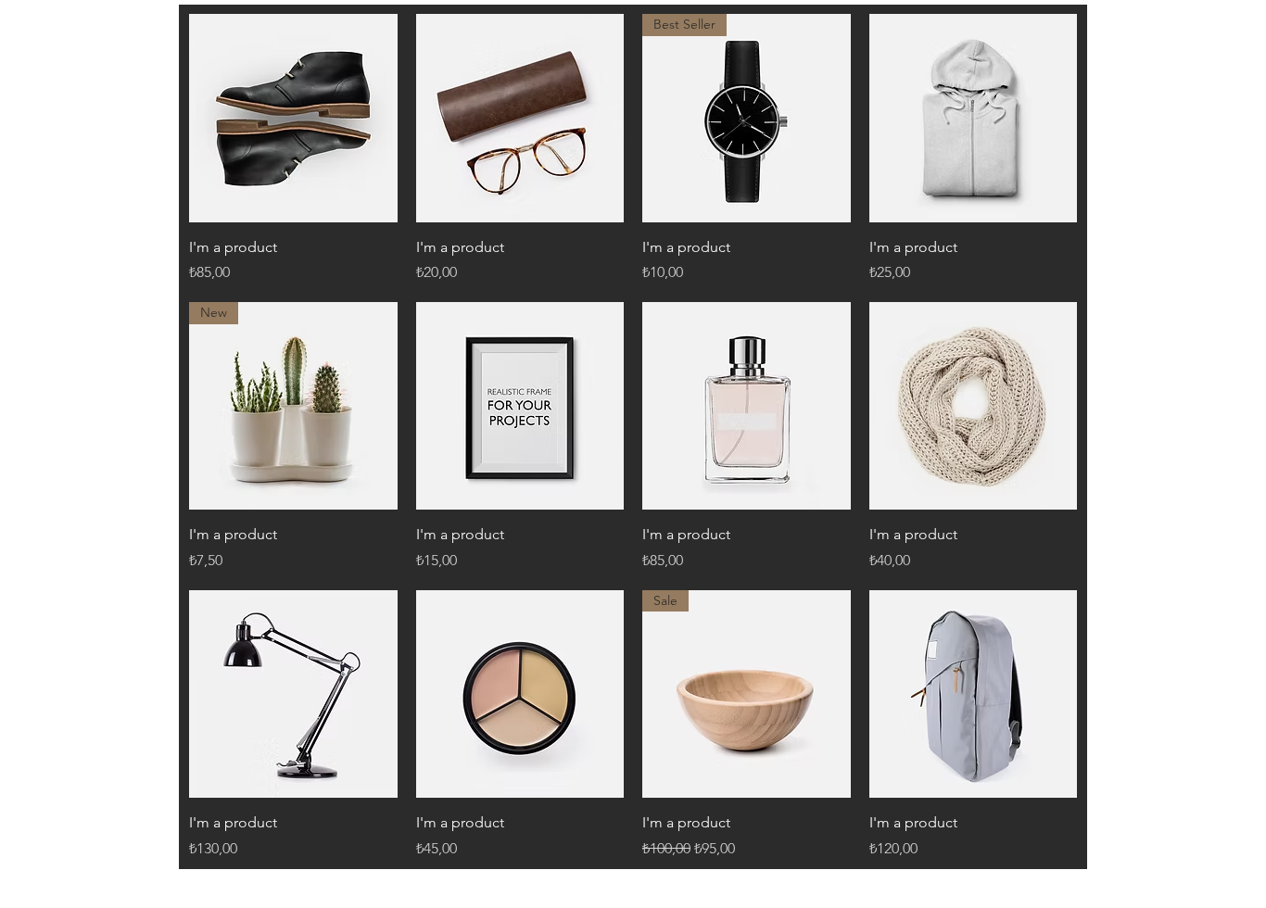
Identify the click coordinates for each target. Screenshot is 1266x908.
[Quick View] (293, 118)
